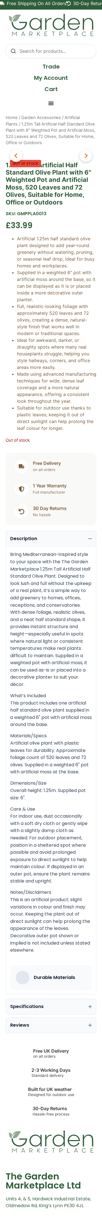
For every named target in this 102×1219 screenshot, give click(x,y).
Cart (51, 89)
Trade (51, 67)
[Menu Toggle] (51, 103)
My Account (51, 78)
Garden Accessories (41, 117)
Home (12, 117)
